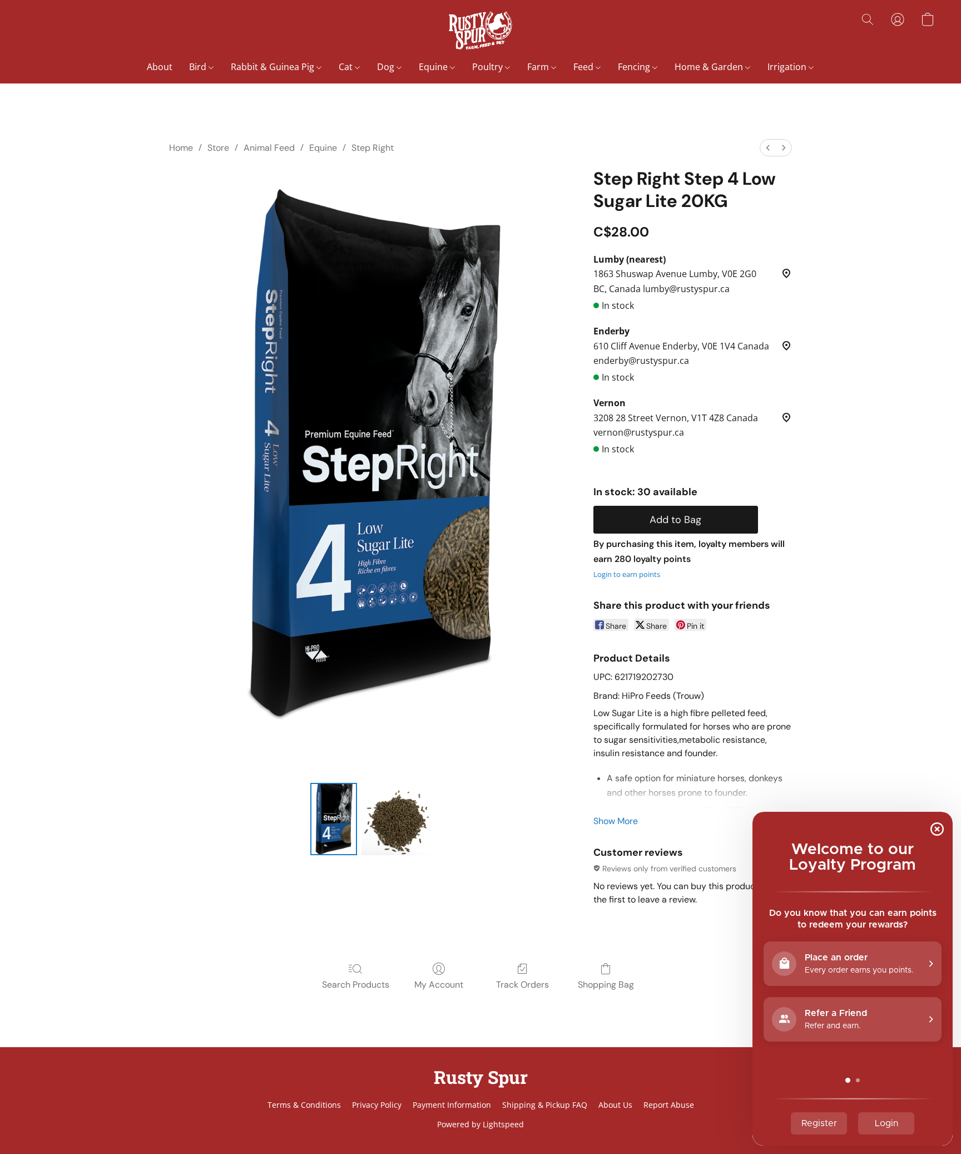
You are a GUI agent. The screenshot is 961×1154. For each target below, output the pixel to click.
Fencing (635, 67)
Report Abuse (668, 1104)
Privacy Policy (377, 1104)
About (159, 67)
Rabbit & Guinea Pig (273, 67)
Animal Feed (269, 148)
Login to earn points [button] (626, 574)
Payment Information (452, 1104)
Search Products (355, 984)
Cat (347, 67)
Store (218, 148)
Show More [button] (615, 821)
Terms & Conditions (304, 1104)
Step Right (372, 148)
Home (181, 148)
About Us (615, 1104)
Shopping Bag (606, 984)
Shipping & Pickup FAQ (544, 1104)
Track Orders (522, 984)
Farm (539, 67)
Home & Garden (710, 67)
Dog (387, 67)
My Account (438, 984)
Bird (199, 67)
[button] (480, 30)
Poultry (488, 67)
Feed (584, 67)
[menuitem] (768, 148)
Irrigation (788, 67)
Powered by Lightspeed (480, 1124)
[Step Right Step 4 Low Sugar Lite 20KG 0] (333, 819)
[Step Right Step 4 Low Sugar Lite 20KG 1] (397, 819)
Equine (434, 67)
